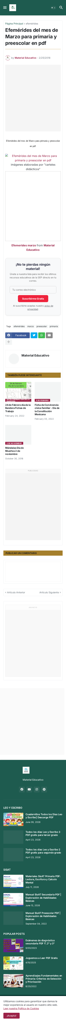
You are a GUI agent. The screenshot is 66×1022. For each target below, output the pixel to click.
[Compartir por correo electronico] (49, 335)
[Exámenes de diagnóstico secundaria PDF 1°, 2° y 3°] (13, 945)
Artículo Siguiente (49, 592)
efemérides (32, 23)
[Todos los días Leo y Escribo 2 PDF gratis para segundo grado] (13, 854)
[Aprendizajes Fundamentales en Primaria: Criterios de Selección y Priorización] (13, 980)
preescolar (42, 326)
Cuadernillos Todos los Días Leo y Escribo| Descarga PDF (44, 816)
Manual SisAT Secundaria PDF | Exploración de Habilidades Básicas (43, 897)
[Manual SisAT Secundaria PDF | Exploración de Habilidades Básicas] (13, 899)
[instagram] (37, 789)
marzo (30, 326)
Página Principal (14, 23)
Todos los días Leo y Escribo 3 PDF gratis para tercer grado (43, 833)
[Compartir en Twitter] (34, 335)
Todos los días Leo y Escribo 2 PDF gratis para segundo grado (43, 851)
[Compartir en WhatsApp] (41, 335)
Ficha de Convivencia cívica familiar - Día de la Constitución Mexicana (47, 409)
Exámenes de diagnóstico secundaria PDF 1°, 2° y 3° (40, 942)
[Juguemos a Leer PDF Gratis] (13, 963)
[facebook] (22, 789)
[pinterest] (44, 789)
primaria (54, 326)
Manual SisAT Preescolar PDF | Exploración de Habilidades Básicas (43, 916)
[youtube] (29, 789)
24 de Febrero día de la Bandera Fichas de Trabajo (17, 407)
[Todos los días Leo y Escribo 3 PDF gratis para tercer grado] (13, 837)
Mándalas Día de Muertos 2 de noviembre (14, 450)
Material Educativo (35, 355)
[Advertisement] (33, 98)
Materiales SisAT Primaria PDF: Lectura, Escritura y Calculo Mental (43, 879)
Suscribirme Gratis (33, 298)
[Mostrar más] (8, 342)
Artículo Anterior (16, 592)
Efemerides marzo (24, 245)
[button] (4, 8)
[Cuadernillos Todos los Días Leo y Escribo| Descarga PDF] (13, 819)
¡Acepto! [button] (11, 1015)
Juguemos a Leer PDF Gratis (42, 957)
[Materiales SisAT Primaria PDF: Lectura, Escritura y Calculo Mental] (13, 881)
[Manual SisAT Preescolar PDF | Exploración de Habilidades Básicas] (13, 918)
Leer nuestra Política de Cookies (21, 1008)
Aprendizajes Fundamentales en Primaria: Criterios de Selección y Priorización (44, 978)
